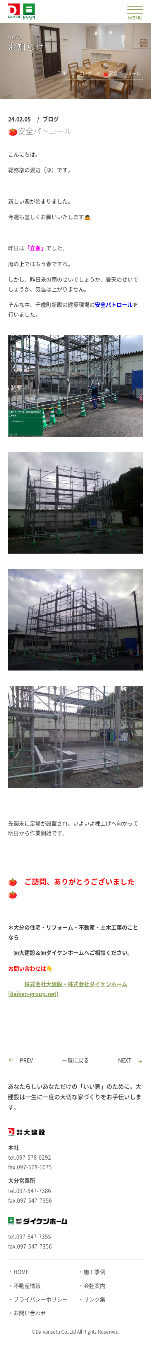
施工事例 (94, 1272)
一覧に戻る (75, 1060)
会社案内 (94, 1286)
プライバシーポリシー (41, 1299)
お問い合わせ (30, 1313)
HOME (21, 1272)
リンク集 (94, 1299)
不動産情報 (27, 1286)
